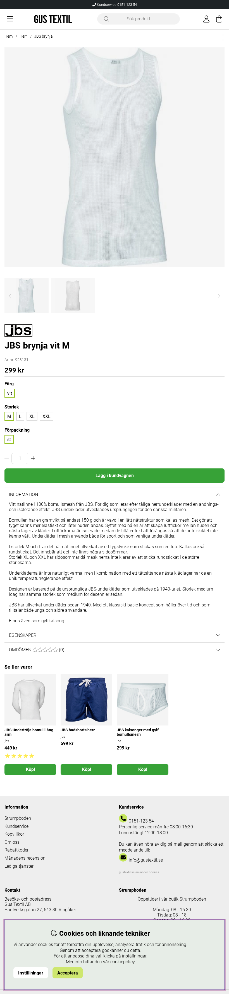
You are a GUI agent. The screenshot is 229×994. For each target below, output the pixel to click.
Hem (8, 36)
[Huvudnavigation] (9, 19)
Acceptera (67, 973)
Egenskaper (22, 635)
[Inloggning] (206, 19)
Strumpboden (17, 818)
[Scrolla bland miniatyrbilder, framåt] (219, 295)
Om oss (12, 842)
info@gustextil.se (146, 860)
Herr (23, 36)
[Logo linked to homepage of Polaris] (53, 19)
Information (23, 494)
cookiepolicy (122, 961)
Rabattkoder (16, 850)
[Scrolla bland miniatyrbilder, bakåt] (10, 295)
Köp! (30, 769)
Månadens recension (25, 858)
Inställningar (30, 973)
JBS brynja (43, 36)
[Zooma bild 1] (114, 157)
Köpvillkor (14, 834)
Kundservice (16, 826)
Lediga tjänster (19, 866)
